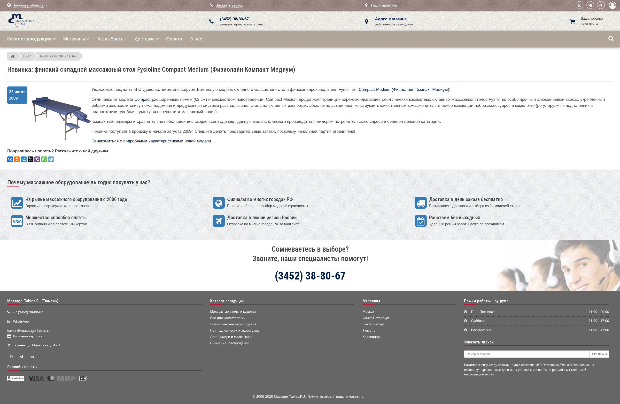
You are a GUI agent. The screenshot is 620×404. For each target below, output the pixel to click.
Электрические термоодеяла (233, 324)
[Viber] (37, 159)
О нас (196, 38)
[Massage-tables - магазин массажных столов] (21, 20)
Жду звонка (599, 354)
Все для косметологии (228, 318)
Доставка (145, 38)
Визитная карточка (28, 336)
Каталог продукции (227, 300)
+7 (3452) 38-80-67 (28, 312)
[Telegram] (601, 5)
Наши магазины (384, 5)
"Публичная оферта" (321, 396)
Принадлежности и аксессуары (235, 330)
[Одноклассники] (17, 159)
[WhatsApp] (579, 5)
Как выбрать (109, 38)
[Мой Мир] (24, 159)
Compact (142, 99)
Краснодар (371, 337)
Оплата (174, 38)
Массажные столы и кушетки (233, 311)
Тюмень (369, 330)
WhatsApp (21, 321)
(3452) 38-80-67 (234, 19)
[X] (30, 159)
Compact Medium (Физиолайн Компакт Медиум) (404, 89)
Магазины (74, 38)
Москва (368, 311)
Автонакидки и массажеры (231, 337)
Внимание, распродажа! (229, 343)
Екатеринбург (373, 324)
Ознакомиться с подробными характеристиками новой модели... (153, 141)
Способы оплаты (22, 366)
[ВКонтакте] (590, 5)
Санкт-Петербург (376, 318)
